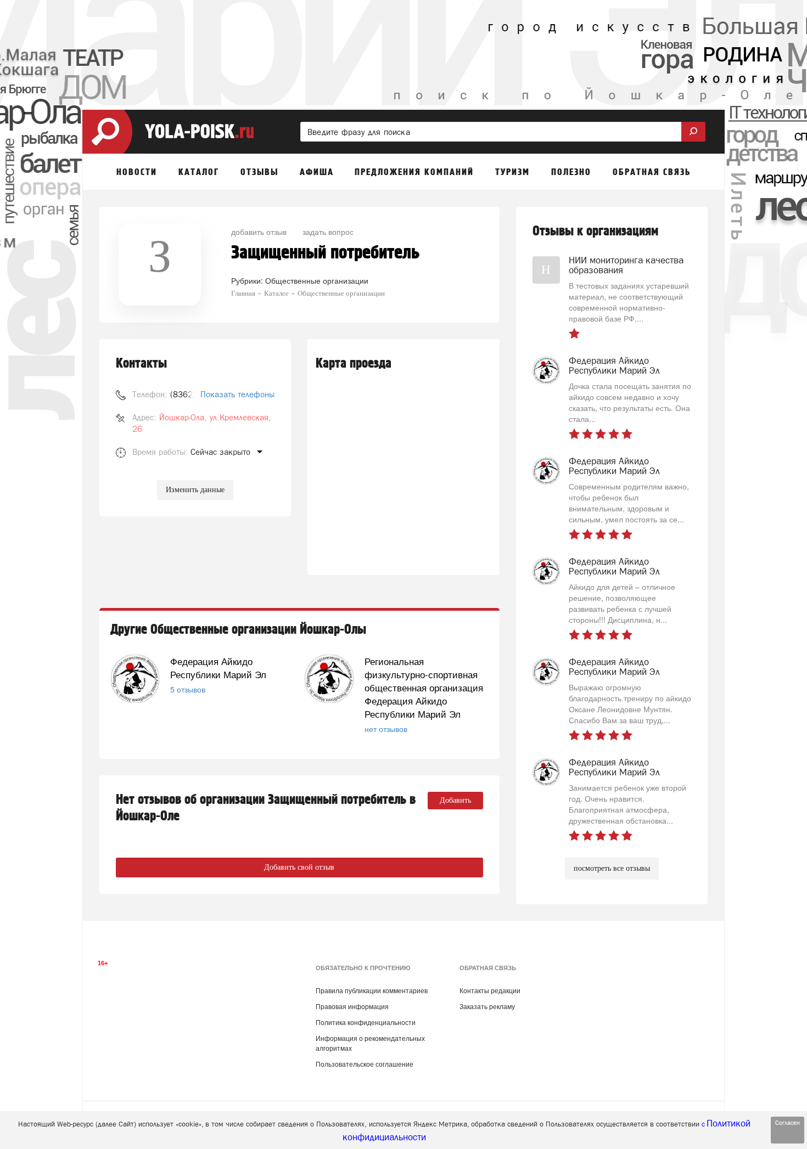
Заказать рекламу (487, 1007)
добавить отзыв (259, 231)
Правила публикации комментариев (372, 991)
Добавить (455, 800)
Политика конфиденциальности (366, 1023)
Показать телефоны (237, 394)
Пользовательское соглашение (364, 1064)
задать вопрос (328, 231)
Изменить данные (195, 490)
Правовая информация (352, 1007)
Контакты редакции (489, 991)
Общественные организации (316, 280)
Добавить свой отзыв (299, 867)
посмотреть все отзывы (612, 868)
